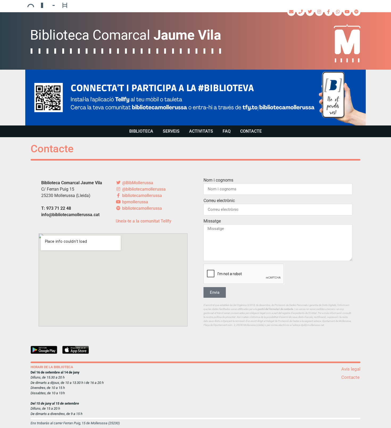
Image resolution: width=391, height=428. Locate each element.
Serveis (171, 131)
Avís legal (350, 369)
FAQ (227, 131)
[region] (195, 97)
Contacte (251, 131)
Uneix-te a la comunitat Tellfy (143, 221)
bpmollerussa (134, 201)
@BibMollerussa (137, 182)
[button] (195, 97)
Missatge (212, 221)
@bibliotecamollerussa (143, 189)
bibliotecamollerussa (141, 195)
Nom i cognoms (218, 180)
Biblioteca (141, 131)
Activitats (201, 131)
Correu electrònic (219, 200)
